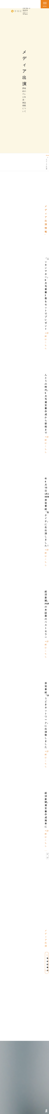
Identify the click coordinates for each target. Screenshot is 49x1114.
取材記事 (47, 962)
